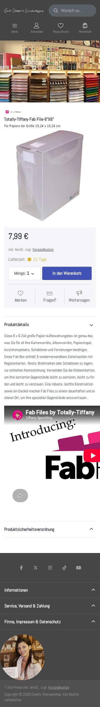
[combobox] (72, 10)
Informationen (16, 590)
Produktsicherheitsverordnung (29, 529)
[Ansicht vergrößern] (50, 175)
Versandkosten (43, 249)
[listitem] (50, 175)
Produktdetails (16, 324)
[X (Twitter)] (36, 568)
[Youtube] (78, 568)
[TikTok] (64, 568)
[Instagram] (50, 568)
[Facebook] (21, 568)
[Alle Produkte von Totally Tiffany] (13, 112)
